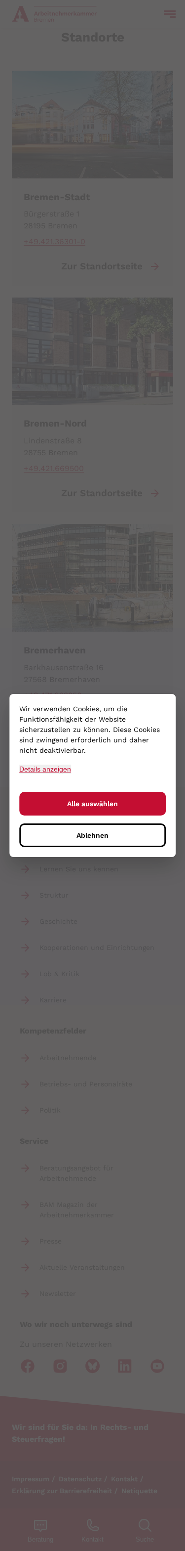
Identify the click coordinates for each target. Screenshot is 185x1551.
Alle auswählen (92, 804)
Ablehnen (92, 835)
